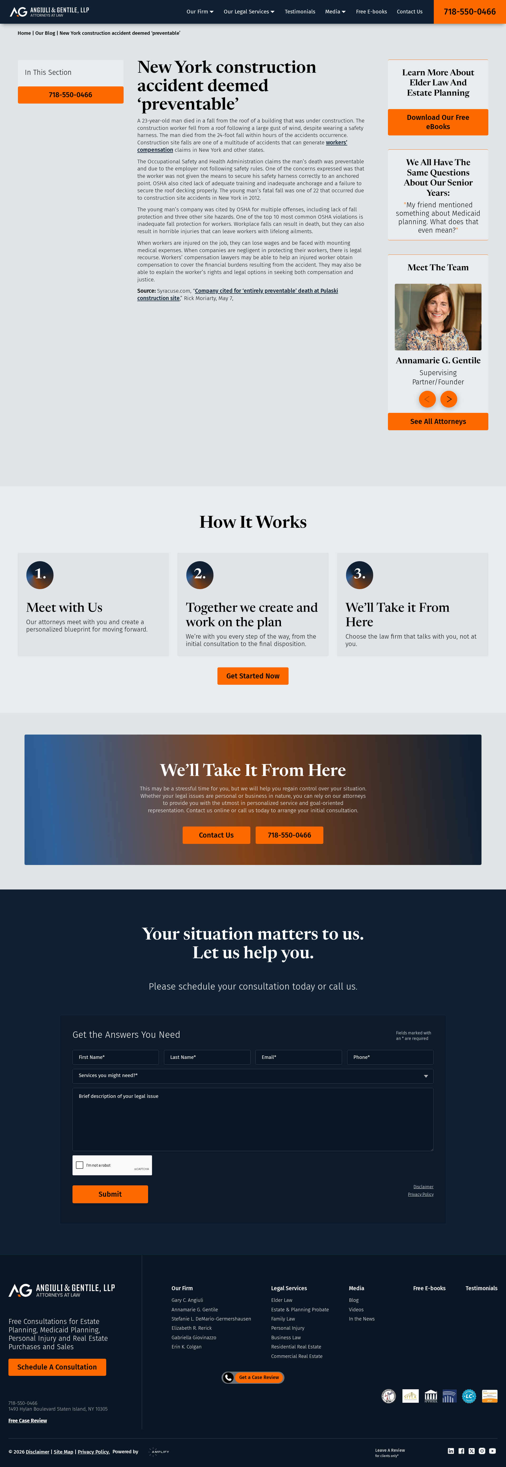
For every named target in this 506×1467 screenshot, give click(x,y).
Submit (110, 1194)
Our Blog (45, 33)
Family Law (283, 1319)
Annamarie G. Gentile (195, 1310)
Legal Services (289, 1288)
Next (448, 399)
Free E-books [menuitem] (371, 11)
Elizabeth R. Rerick (192, 1328)
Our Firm (182, 1288)
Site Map (63, 1452)
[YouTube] (492, 1451)
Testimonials (482, 1288)
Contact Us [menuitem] (409, 11)
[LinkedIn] (451, 1451)
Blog (354, 1300)
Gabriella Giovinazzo (194, 1338)
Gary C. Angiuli (187, 1300)
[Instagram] (482, 1451)
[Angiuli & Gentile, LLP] (49, 12)
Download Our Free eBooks (438, 122)
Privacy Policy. (94, 1452)
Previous (427, 399)
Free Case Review (27, 1421)
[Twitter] (471, 1451)
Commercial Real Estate (297, 1356)
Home (24, 33)
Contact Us (216, 835)
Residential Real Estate (296, 1347)
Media (356, 1288)
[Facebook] (461, 1451)
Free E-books (429, 1288)
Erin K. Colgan (187, 1347)
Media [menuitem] (332, 11)
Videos (356, 1310)
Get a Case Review (259, 1377)
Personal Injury (287, 1328)
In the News (362, 1319)
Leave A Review (390, 1453)
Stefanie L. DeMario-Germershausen (211, 1319)
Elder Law (281, 1300)
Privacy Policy (421, 1194)
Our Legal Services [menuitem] (246, 11)
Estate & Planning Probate (300, 1310)
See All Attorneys (438, 421)
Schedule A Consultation (57, 1367)
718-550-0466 (470, 12)
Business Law (286, 1338)
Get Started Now (253, 676)
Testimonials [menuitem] (300, 11)
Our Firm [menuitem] (197, 11)
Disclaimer (423, 1186)
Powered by (125, 1452)
